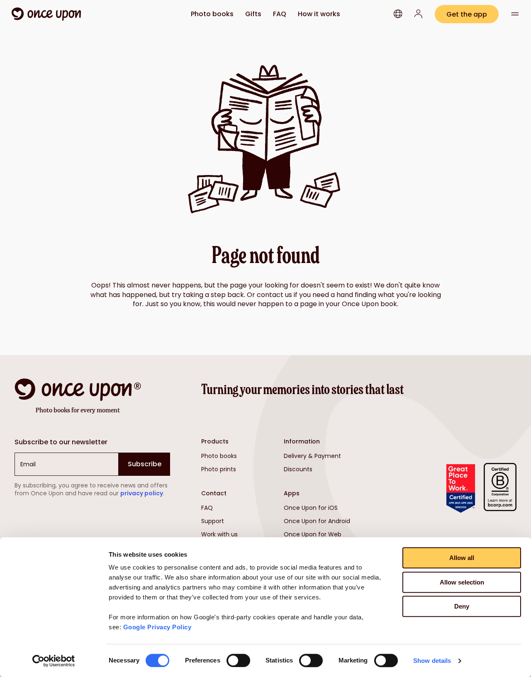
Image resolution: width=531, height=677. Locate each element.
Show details (432, 660)
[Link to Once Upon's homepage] (46, 14)
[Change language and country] (398, 14)
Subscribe (144, 464)
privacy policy (141, 493)
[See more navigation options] (515, 14)
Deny (461, 606)
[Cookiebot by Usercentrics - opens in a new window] (53, 661)
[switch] (238, 660)
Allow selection (462, 582)
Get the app (466, 14)
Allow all (461, 557)
